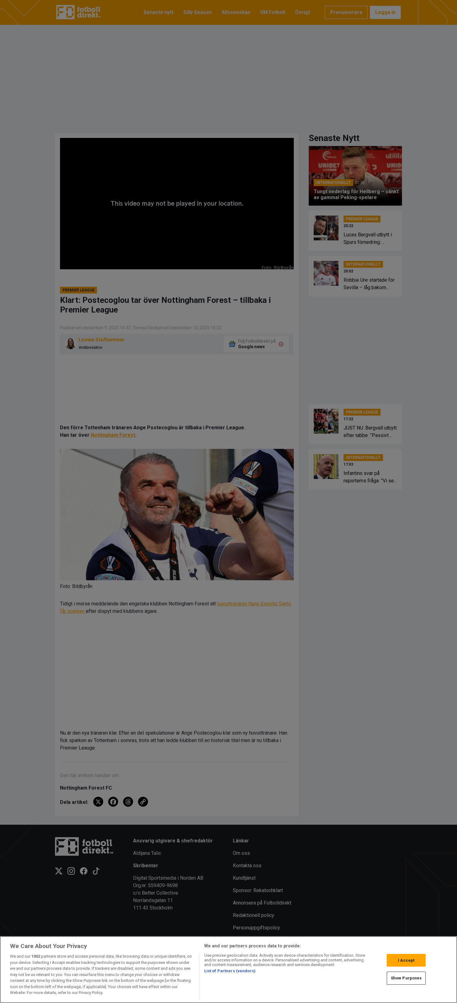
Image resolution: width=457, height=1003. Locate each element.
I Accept (406, 960)
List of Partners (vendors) (230, 971)
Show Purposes (406, 978)
